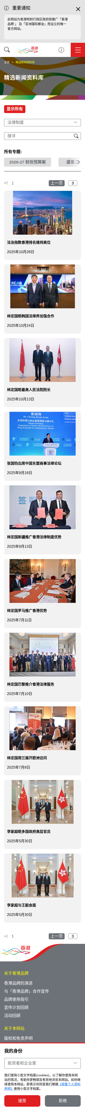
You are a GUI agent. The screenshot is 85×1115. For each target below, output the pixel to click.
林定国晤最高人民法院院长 (29, 390)
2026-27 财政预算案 (27, 162)
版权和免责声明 (18, 1038)
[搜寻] (7, 50)
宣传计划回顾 (16, 1007)
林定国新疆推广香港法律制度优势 (34, 537)
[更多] (75, 162)
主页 (7, 62)
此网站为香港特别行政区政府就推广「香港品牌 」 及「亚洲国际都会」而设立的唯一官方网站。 (37, 23)
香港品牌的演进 (18, 983)
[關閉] (78, 11)
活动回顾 (12, 1015)
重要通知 (61, 50)
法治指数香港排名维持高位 (29, 242)
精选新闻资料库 (25, 62)
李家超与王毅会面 (21, 905)
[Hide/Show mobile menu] (78, 50)
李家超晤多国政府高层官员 (29, 831)
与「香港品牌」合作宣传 (26, 991)
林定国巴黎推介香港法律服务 (30, 684)
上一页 (57, 183)
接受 (22, 1101)
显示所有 (15, 109)
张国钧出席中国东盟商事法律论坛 (34, 463)
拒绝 (63, 1101)
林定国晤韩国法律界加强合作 (30, 316)
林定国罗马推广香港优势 (27, 611)
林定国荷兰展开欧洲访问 (27, 758)
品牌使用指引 (16, 999)
